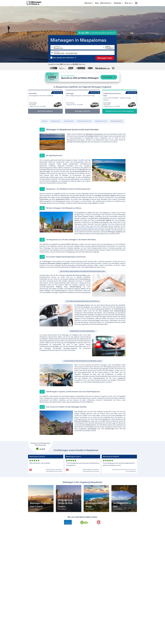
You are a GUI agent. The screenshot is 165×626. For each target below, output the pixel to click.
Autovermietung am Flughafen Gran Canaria (88, 228)
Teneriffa (81, 160)
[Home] (34, 3)
